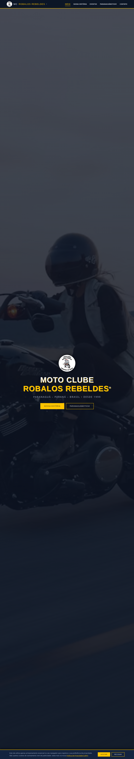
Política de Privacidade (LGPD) (77, 756)
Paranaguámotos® (108, 4)
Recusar (118, 754)
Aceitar (104, 754)
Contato (123, 4)
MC (30, 4)
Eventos (93, 4)
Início (67, 4)
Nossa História (80, 4)
